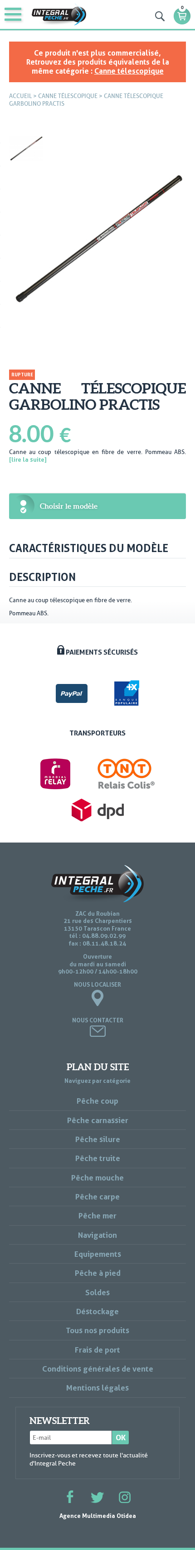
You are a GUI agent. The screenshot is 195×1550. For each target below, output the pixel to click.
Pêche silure (97, 1139)
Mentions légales (97, 1387)
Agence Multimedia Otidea (97, 1515)
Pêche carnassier (97, 1120)
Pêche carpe (97, 1196)
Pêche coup (97, 1100)
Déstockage (97, 1311)
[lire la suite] (28, 459)
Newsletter (59, 1421)
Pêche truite (97, 1158)
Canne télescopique (129, 70)
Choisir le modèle (69, 506)
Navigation (97, 1235)
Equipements (97, 1254)
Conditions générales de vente (97, 1368)
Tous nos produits (97, 1330)
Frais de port (97, 1349)
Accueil (20, 96)
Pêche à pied (98, 1273)
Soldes (97, 1292)
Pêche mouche (97, 1177)
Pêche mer (97, 1215)
